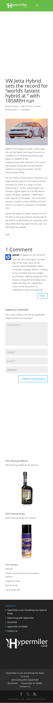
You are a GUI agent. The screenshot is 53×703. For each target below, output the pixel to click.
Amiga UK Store (12, 581)
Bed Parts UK (11, 585)
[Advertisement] (26, 46)
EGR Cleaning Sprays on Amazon (20, 517)
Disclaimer (12, 622)
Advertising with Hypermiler (20, 617)
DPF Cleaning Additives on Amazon (21, 465)
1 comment (24, 109)
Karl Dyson (13, 106)
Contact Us (12, 631)
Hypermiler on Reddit (17, 626)
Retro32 (9, 568)
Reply (42, 295)
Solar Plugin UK (12, 589)
